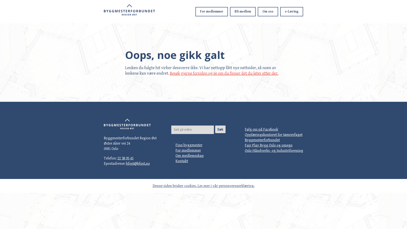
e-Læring (291, 12)
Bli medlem (243, 12)
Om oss (267, 12)
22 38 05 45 (125, 158)
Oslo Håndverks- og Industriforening (274, 150)
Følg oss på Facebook (261, 129)
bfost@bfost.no (138, 163)
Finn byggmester (189, 145)
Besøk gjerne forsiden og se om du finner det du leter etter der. (224, 73)
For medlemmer (211, 12)
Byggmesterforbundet (262, 140)
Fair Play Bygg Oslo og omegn (269, 145)
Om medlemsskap (190, 156)
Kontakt (182, 161)
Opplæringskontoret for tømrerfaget (273, 135)
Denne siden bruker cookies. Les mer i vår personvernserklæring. (204, 186)
